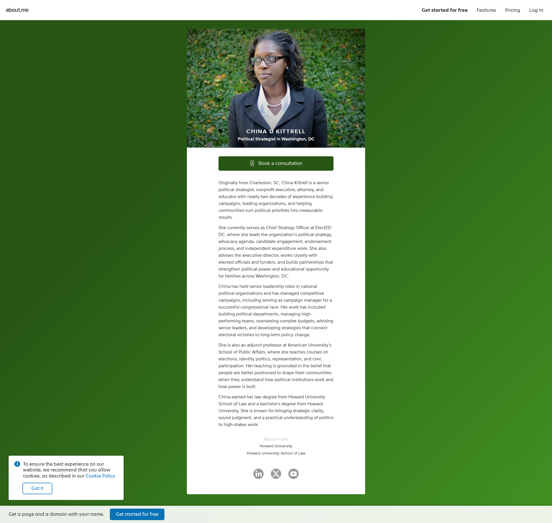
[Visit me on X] (276, 476)
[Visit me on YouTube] (293, 476)
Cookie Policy (100, 476)
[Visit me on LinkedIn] (258, 476)
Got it (37, 488)
